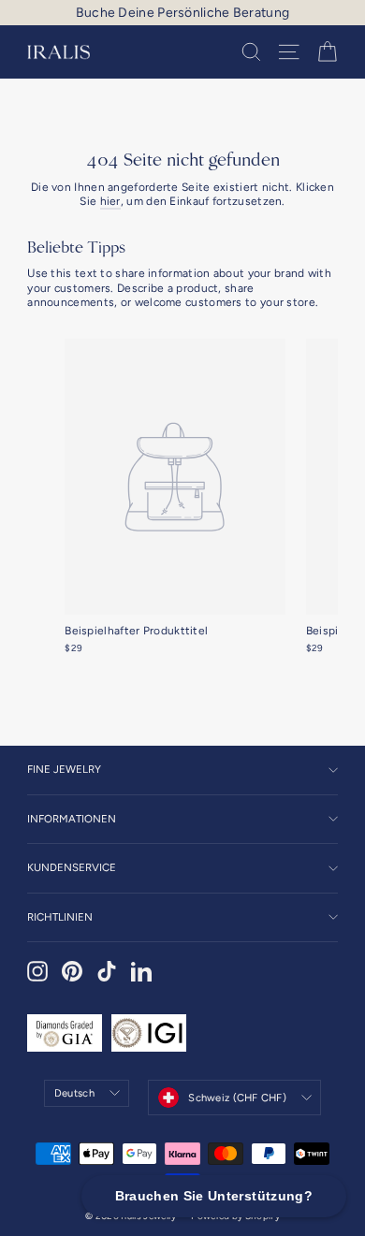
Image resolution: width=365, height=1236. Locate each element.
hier (110, 201)
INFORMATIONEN (71, 818)
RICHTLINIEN (60, 916)
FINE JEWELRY (64, 769)
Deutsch (74, 1092)
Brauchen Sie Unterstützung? (214, 1195)
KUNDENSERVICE (71, 867)
